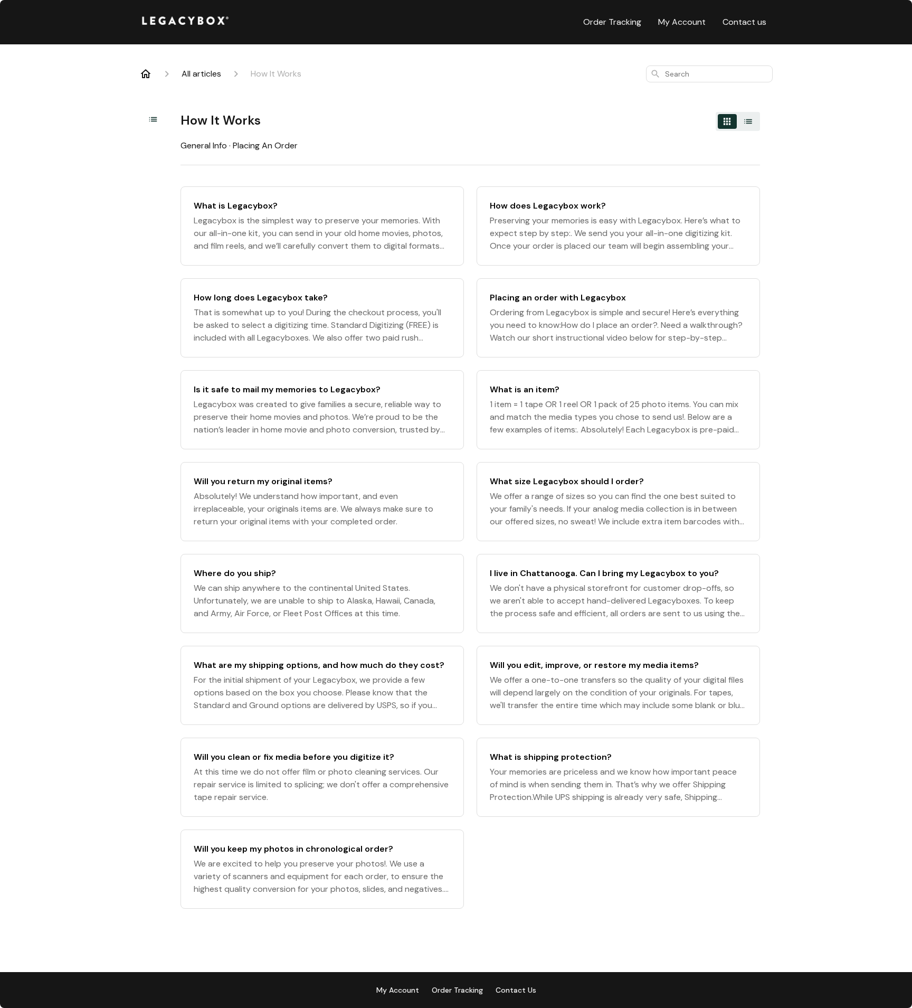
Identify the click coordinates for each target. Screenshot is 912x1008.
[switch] (738, 121)
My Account (682, 21)
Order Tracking (612, 21)
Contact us (744, 21)
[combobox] (709, 73)
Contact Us (516, 990)
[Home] (145, 74)
